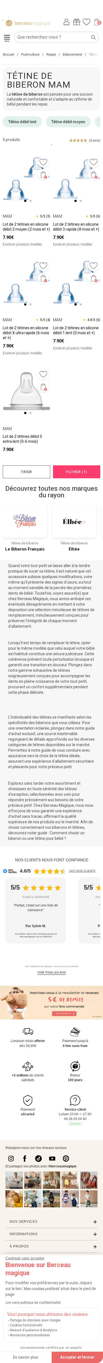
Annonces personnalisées (30, 1335)
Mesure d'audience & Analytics (33, 1330)
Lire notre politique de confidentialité (33, 1303)
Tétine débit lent (22, 122)
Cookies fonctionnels (26, 1325)
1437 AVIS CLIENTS (82, 870)
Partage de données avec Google (35, 1320)
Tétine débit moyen (68, 122)
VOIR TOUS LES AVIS (51, 972)
